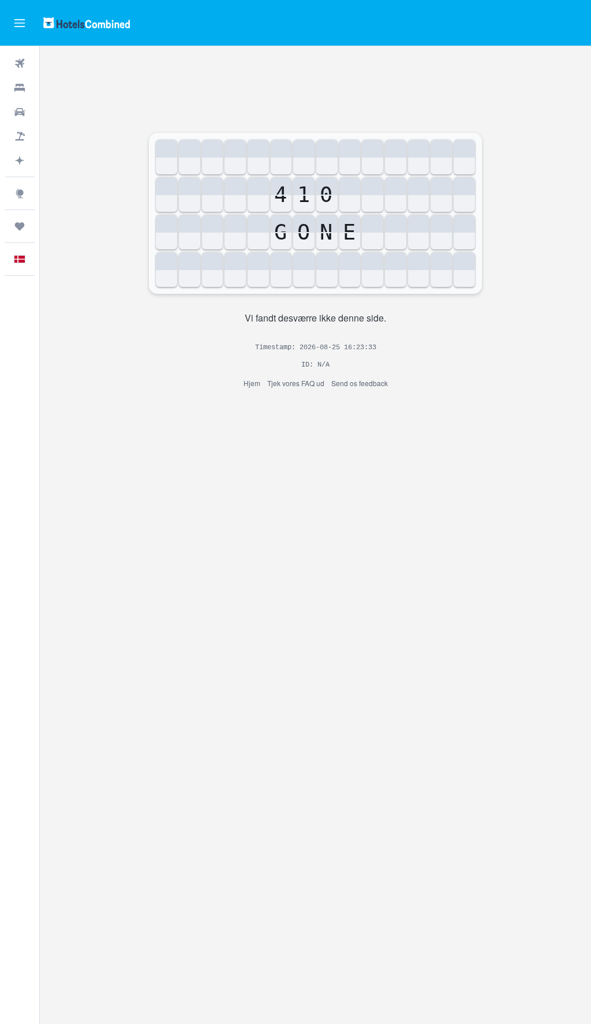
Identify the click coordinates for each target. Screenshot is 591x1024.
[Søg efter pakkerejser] (20, 136)
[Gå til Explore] (20, 193)
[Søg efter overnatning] (20, 87)
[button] (19, 23)
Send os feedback (359, 383)
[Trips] (20, 226)
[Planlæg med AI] (20, 160)
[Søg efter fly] (20, 63)
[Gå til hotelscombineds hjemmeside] (87, 22)
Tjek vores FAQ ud (295, 383)
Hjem (252, 383)
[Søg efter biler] (20, 112)
